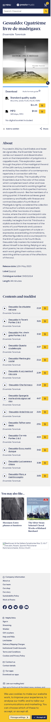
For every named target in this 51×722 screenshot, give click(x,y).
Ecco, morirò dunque (19, 450)
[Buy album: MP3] (42, 111)
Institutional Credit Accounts (14, 648)
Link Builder (7, 640)
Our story (6, 592)
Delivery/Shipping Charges (14, 644)
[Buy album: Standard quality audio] (42, 105)
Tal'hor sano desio (19, 424)
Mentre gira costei (19, 360)
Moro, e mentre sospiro (17, 475)
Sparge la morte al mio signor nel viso (19, 398)
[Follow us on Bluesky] (16, 607)
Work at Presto (9, 600)
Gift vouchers (8, 633)
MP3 (12, 111)
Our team (7, 584)
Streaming (7, 625)
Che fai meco (25, 384)
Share (45, 129)
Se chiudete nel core (19, 308)
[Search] (45, 11)
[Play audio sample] (4, 308)
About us (6, 581)
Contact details (9, 665)
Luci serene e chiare (20, 463)
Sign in (5, 621)
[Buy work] (45, 308)
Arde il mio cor (26, 411)
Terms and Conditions (12, 652)
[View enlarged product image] (25, 61)
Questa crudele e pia (17, 347)
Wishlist (6, 629)
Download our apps (11, 674)
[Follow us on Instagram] (21, 607)
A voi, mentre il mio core (20, 373)
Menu (8, 5)
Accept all (41, 717)
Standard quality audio (23, 97)
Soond (12, 271)
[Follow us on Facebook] (5, 607)
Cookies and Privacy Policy (14, 656)
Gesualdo (13, 306)
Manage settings (17, 717)
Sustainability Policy (11, 596)
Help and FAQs (9, 637)
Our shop (6, 588)
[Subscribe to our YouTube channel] (27, 607)
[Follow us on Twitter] (11, 607)
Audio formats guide (30, 91)
